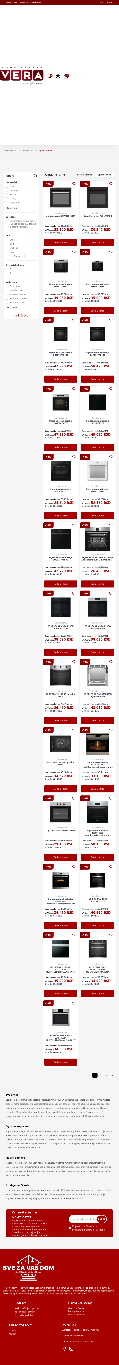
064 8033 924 (11, 2)
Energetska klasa (15, 265)
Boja (8, 235)
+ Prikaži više (11, 208)
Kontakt (110, 2)
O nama (101, 2)
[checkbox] (7, 186)
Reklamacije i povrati (25, 1311)
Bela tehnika (28, 150)
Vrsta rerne (12, 282)
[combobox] (105, 174)
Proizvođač (11, 182)
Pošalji (101, 1219)
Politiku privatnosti (94, 1229)
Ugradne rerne (45, 150)
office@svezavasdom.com (30, 2)
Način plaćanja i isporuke (27, 1308)
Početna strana (11, 150)
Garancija (11, 216)
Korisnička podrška (24, 1315)
